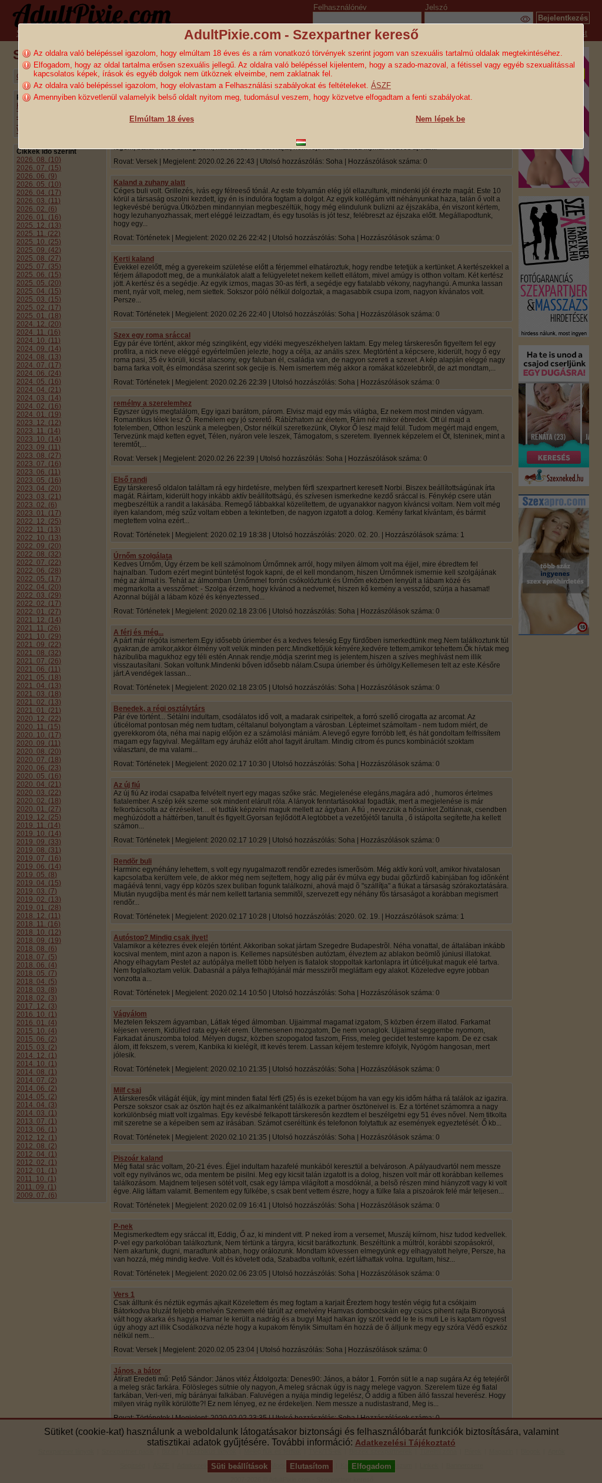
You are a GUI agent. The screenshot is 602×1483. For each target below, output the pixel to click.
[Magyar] (301, 142)
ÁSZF (381, 85)
